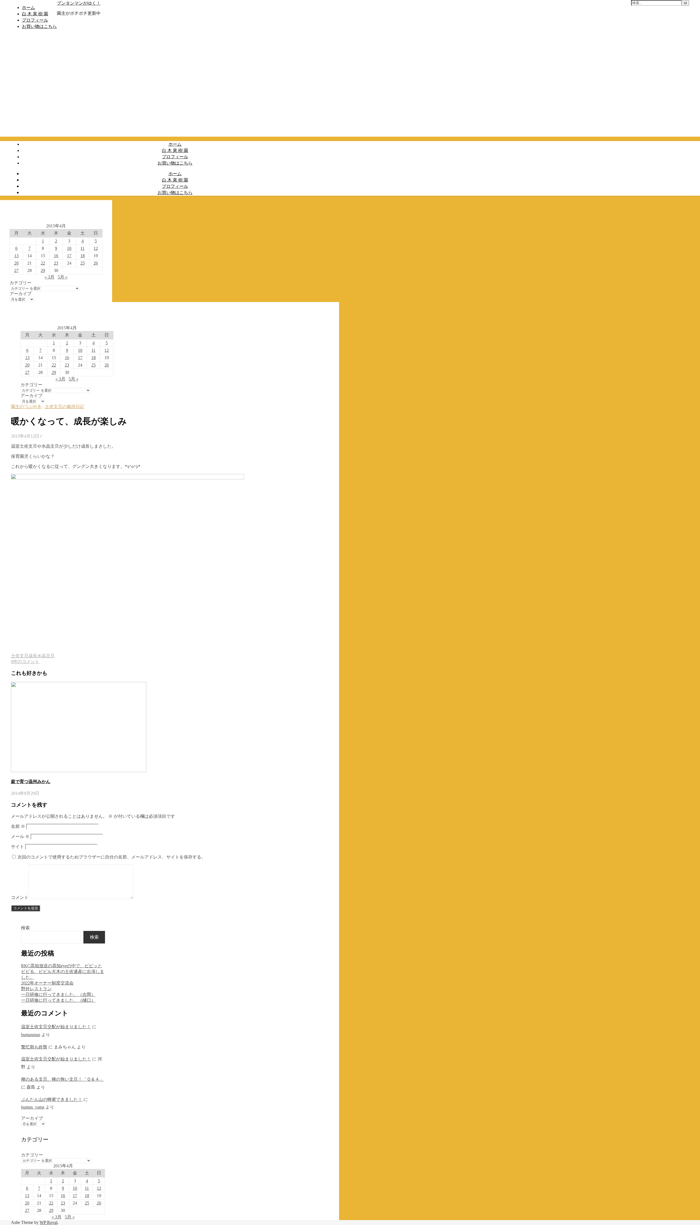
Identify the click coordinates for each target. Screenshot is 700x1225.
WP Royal (48, 1222)
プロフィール (35, 20)
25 (82, 263)
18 (82, 255)
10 (69, 248)
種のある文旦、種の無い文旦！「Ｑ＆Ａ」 (62, 1079)
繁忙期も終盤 (34, 1047)
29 (43, 270)
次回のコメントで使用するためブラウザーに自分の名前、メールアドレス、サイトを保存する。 (112, 857)
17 (69, 255)
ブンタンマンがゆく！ (79, 3)
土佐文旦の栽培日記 (64, 406)
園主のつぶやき (26, 406)
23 (56, 263)
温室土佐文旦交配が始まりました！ (56, 1026)
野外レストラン (36, 988)
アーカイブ (20, 293)
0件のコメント (25, 661)
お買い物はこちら (39, 26)
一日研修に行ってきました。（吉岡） (58, 994)
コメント (19, 897)
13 (16, 255)
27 (16, 270)
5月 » (63, 277)
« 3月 (49, 277)
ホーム (28, 7)
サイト (17, 846)
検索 (25, 927)
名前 (18, 826)
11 (82, 248)
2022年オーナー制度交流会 (47, 983)
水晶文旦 (46, 655)
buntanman (30, 1034)
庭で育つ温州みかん (30, 781)
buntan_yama (32, 1107)
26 (96, 263)
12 (96, 248)
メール (20, 836)
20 (16, 263)
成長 (32, 655)
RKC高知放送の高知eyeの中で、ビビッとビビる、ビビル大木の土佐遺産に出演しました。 (62, 971)
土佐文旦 (19, 655)
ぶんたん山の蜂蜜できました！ (51, 1099)
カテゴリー (20, 282)
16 (56, 255)
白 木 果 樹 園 (35, 14)
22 (43, 263)
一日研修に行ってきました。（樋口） (58, 1000)
